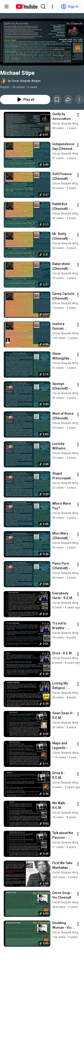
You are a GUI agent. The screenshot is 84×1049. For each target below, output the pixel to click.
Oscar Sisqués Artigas (66, 123)
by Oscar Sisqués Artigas (24, 81)
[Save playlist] (57, 99)
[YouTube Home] (26, 6)
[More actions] (79, 99)
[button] (42, 42)
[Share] (68, 99)
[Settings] (52, 6)
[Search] (43, 6)
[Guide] (6, 6)
